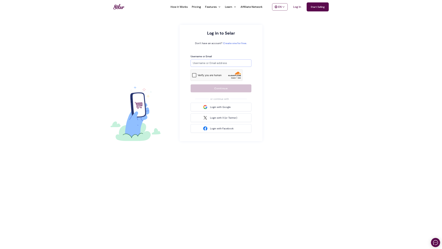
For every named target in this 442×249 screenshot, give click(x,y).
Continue (221, 88)
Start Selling (318, 6)
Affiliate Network (251, 7)
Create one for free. (235, 43)
